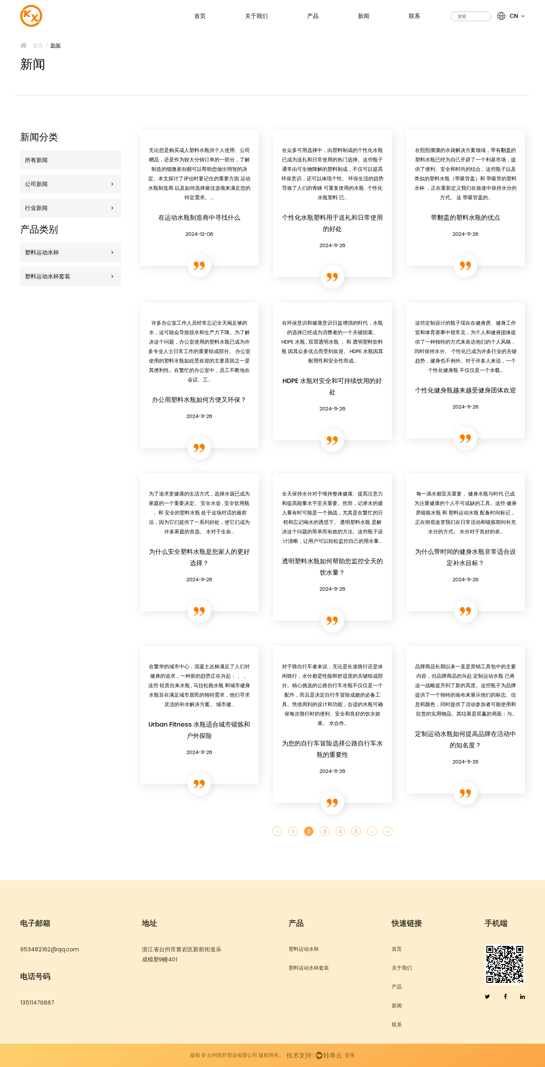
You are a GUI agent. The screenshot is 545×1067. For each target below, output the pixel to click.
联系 (414, 16)
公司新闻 (36, 184)
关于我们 (256, 16)
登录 (350, 1055)
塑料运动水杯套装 (47, 276)
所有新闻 (36, 160)
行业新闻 (36, 208)
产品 (313, 16)
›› (387, 831)
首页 (200, 16)
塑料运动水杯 (42, 252)
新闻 (363, 16)
